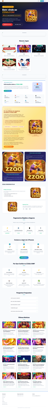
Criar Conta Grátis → (8, 90)
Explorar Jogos (18, 24)
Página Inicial (4, 395)
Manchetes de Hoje (4, 404)
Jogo (3, 398)
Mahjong (3, 401)
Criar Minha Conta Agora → (9, 146)
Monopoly (3, 397)
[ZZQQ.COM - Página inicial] (2, 1)
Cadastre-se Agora (7, 24)
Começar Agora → (24, 257)
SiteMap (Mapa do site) (20, 395)
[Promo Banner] (24, 34)
